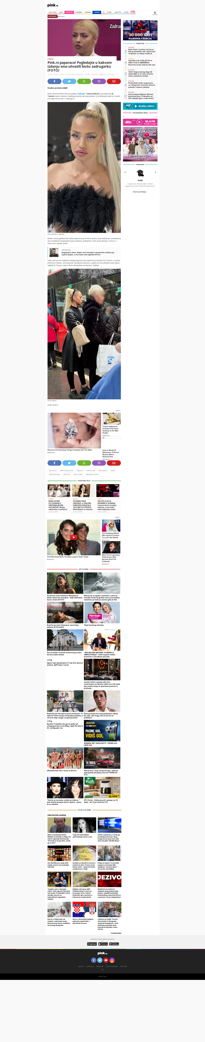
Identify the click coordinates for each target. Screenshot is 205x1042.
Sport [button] (109, 12)
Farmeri (97, 12)
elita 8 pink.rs (103, 470)
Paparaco (80, 470)
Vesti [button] (61, 12)
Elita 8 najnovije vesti (66, 470)
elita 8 (113, 470)
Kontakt (81, 966)
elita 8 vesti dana (54, 474)
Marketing (90, 966)
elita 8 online (91, 470)
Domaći (51, 59)
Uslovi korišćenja (112, 966)
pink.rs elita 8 (78, 474)
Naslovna (52, 12)
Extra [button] (126, 12)
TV (103, 12)
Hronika (88, 12)
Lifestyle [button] (117, 12)
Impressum (99, 966)
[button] (50, 494)
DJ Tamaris (53, 470)
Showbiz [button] (78, 12)
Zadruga (69, 12)
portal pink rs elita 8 (92, 474)
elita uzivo (67, 474)
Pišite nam (123, 966)
